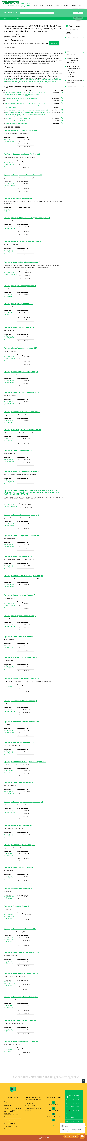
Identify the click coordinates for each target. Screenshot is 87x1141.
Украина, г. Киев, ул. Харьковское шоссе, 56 (21, 536)
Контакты (74, 5)
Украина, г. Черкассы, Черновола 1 (18, 198)
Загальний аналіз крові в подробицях (74, 81)
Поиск (78, 12)
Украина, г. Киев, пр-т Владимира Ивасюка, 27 (22, 471)
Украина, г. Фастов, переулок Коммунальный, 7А (23, 802)
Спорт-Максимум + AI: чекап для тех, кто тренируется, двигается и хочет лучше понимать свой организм (74, 43)
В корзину (54, 43)
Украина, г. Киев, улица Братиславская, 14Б (21, 952)
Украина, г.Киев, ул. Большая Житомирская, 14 (22, 241)
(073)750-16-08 (8, 770)
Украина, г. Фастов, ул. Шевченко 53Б (19, 742)
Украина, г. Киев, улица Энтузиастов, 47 (20, 637)
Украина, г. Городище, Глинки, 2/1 (17, 906)
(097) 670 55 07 (8, 915)
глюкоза (42, 83)
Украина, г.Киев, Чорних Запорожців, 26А (20, 348)
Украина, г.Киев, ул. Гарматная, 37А (18, 304)
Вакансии (7, 1105)
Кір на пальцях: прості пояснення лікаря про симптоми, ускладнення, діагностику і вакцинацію (74, 71)
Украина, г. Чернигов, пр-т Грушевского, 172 (21, 678)
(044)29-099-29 (8, 139)
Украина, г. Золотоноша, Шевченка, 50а (20, 929)
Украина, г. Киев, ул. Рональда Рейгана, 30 (21, 1041)
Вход (80, 5)
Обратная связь (9, 1123)
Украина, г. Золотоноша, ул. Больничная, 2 (21, 973)
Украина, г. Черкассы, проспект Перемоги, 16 (22, 412)
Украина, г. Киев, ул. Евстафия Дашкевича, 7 (22, 262)
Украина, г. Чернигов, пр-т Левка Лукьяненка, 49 (23, 576)
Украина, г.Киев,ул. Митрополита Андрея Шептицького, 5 (27, 218)
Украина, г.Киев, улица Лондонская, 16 (19, 825)
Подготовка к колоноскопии (71, 88)
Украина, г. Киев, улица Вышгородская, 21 (21, 372)
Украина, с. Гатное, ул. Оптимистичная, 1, (20, 701)
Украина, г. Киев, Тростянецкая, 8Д (18, 556)
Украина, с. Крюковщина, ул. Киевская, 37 (20, 657)
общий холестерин (52, 83)
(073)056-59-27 (8, 209)
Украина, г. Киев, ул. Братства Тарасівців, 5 (21, 515)
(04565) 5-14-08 (9, 438)
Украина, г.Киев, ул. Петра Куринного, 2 (20, 286)
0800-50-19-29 (8, 296)
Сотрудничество (10, 1120)
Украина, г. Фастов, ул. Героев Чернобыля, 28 (22, 430)
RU (24, 7)
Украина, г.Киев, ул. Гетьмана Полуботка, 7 (21, 130)
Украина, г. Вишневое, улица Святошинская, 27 (23, 722)
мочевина (36, 83)
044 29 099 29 (25, 5)
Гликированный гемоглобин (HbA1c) (16, 123)
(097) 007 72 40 (8, 937)
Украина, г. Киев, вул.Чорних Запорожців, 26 (21, 392)
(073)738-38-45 (8, 420)
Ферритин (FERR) (10, 107)
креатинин (28, 83)
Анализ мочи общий (11, 101)
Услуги (42, 5)
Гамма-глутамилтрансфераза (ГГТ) (18, 81)
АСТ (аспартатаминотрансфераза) (34, 79)
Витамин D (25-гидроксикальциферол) (17, 118)
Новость (49, 5)
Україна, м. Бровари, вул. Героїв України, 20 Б (22, 154)
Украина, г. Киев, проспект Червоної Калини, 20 (23, 175)
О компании (64, 5)
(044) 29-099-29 (9, 183)
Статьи (56, 5)
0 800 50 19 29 (25, 3)
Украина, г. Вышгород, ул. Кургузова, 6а (20, 1020)
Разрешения (8, 1102)
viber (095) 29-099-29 (10, 274)
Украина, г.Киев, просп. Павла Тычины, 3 (20, 616)
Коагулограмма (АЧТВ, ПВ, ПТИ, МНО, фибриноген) (21, 98)
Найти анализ (78, 17)
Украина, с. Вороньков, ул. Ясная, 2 (18, 888)
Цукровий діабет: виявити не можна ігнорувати (73, 60)
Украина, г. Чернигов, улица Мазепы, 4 (19, 595)
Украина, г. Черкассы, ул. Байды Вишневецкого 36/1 (25, 762)
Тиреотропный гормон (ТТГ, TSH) (15, 121)
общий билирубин (45, 81)
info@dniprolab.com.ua (54, 1116)
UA (22, 7)
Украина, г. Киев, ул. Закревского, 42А (19, 451)
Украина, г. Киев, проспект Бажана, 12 (19, 327)
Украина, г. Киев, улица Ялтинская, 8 (18, 782)
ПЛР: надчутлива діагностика (72, 53)
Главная (35, 5)
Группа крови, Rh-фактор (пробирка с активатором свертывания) (26, 110)
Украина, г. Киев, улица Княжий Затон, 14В (21, 997)
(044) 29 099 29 (8, 855)
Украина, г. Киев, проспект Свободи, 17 (19, 867)
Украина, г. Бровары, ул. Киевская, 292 (19, 845)
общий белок (34, 81)
